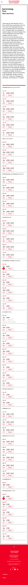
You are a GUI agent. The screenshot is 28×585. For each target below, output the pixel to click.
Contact (5, 574)
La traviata (5, 312)
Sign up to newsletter (13, 564)
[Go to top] (14, 546)
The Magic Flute (6, 87)
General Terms (13, 581)
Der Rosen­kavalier (6, 490)
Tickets (10, 95)
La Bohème (4, 408)
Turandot (4, 217)
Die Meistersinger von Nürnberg (9, 174)
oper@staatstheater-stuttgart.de (14, 561)
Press (4, 577)
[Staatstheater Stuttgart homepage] (14, 2)
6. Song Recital (5, 479)
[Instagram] (10, 569)
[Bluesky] (17, 569)
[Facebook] (12, 569)
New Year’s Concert (7, 389)
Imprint (4, 581)
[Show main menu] (1, 1)
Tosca (3, 138)
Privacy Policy (22, 581)
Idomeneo (4, 435)
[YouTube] (15, 569)
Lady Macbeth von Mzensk (8, 260)
